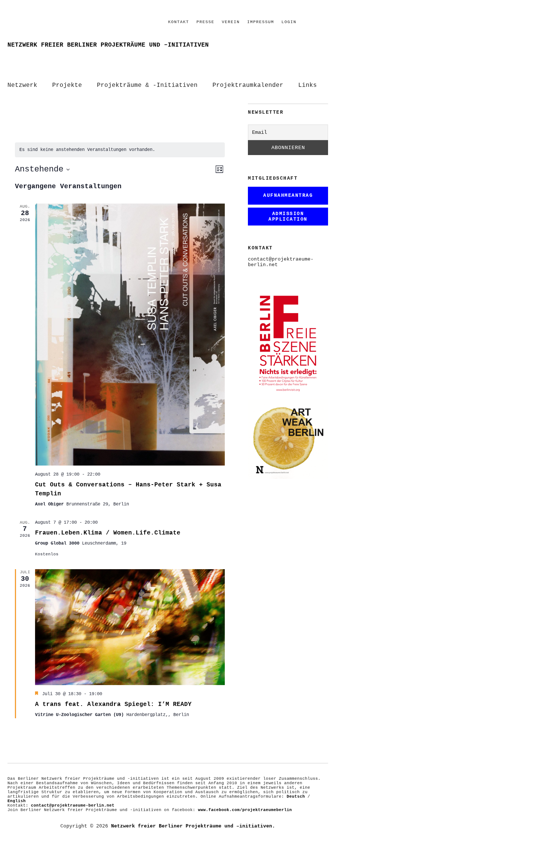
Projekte (67, 85)
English (16, 801)
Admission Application (288, 216)
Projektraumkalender (247, 85)
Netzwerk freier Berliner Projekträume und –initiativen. (193, 826)
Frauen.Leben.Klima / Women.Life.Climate (107, 533)
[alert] (120, 150)
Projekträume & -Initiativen (147, 85)
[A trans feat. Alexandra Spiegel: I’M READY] (130, 627)
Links (307, 85)
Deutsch (296, 796)
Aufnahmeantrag (288, 195)
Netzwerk (22, 85)
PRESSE (205, 22)
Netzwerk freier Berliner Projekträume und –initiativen (108, 45)
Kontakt (178, 22)
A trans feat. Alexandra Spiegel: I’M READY (113, 704)
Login (288, 22)
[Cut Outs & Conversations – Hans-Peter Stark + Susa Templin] (130, 334)
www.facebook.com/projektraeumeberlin (245, 810)
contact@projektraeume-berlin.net (72, 805)
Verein (231, 22)
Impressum (260, 22)
